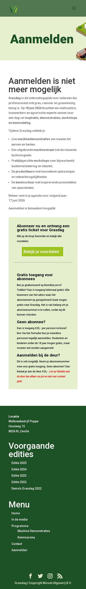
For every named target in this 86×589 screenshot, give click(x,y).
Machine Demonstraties (34, 531)
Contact (16, 544)
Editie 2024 (19, 469)
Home (15, 513)
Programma (19, 526)
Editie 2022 (19, 482)
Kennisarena (26, 537)
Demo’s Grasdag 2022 (26, 488)
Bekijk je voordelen (41, 251)
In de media (19, 519)
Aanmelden (19, 550)
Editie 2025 (19, 463)
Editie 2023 (19, 475)
